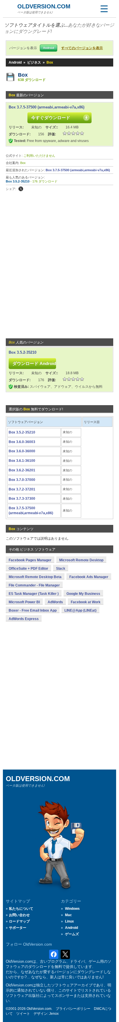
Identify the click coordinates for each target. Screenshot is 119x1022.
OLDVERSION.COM (43, 6)
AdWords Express (24, 619)
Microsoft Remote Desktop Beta (35, 577)
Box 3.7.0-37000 (22, 480)
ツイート (23, 1014)
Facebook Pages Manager (30, 560)
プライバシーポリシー (73, 1009)
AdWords (55, 602)
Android (15, 62)
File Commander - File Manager (34, 585)
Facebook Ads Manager (88, 577)
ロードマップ (19, 921)
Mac (68, 915)
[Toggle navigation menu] (104, 8)
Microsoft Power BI (24, 602)
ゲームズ (72, 934)
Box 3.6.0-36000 (22, 451)
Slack (60, 569)
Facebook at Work (86, 602)
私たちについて (21, 909)
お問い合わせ (19, 915)
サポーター (17, 928)
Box (23, 75)
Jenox (54, 1014)
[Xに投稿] (20, 189)
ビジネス (34, 62)
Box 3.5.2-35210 (17, 181)
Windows (72, 909)
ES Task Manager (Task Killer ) (34, 594)
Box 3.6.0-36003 (22, 442)
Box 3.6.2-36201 (22, 470)
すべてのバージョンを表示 (82, 48)
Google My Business (83, 594)
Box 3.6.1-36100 (22, 461)
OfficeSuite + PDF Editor (28, 569)
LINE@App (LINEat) (80, 610)
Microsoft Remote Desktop (81, 560)
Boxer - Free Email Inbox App (33, 610)
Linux (69, 921)
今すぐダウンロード (50, 117)
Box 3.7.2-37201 (22, 489)
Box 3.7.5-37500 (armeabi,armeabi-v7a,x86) (46, 107)
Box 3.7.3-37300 (22, 499)
